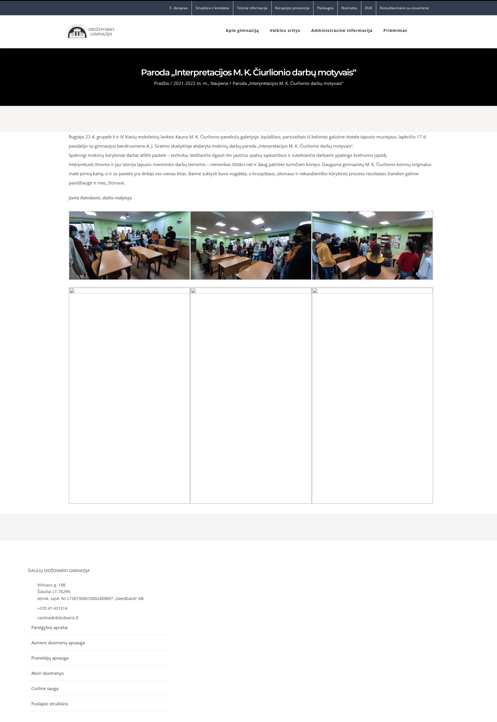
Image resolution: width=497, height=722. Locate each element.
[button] (420, 30)
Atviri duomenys (47, 673)
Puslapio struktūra (49, 703)
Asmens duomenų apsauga (58, 642)
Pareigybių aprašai (49, 627)
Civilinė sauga (44, 688)
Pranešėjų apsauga (49, 658)
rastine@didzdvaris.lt (58, 617)
